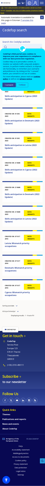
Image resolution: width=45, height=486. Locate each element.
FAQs (21, 446)
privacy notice (26, 79)
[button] (6, 480)
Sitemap (21, 475)
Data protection (21, 467)
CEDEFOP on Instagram (29, 400)
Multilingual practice (20, 453)
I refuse (22, 85)
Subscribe (10, 376)
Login (29, 3)
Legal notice (20, 471)
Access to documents (20, 457)
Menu (42, 3)
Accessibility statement (21, 450)
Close (42, 17)
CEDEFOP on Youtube (17, 400)
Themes (6, 414)
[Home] (5, 3)
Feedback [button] (42, 460)
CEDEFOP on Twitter (11, 400)
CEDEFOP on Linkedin (23, 400)
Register (35, 3)
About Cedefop (9, 428)
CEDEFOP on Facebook (5, 400)
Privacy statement (21, 464)
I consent (9, 85)
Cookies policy (20, 460)
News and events (10, 424)
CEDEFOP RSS (35, 400)
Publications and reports (14, 419)
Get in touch (12, 335)
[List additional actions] (24, 3)
